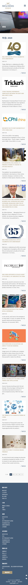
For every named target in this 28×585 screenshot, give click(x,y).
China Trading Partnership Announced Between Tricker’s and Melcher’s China (13, 93)
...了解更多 (23, 73)
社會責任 (4, 555)
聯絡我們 (7, 572)
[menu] (25, 6)
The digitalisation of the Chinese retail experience (12, 310)
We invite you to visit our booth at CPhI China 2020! (13, 129)
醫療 (3, 508)
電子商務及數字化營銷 (7, 521)
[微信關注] (26, 578)
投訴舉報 (8, 582)
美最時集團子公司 (14, 583)
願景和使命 (5, 494)
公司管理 (4, 492)
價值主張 (4, 498)
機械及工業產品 (6, 506)
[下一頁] (22, 474)
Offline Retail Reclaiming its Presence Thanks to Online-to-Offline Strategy (12, 164)
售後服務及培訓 (6, 523)
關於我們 (4, 490)
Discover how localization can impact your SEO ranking (12, 345)
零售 (3, 519)
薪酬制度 (4, 551)
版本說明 (14, 582)
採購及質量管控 (6, 525)
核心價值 (4, 496)
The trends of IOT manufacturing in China (13, 416)
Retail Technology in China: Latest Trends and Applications (13, 379)
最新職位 (4, 559)
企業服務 (4, 527)
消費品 (3, 509)
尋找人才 (4, 553)
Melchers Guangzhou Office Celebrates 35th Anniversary (11, 241)
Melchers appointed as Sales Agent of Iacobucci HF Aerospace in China (13, 275)
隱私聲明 (20, 582)
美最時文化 (5, 557)
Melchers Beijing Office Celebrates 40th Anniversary (13, 58)
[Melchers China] (8, 5)
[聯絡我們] (26, 575)
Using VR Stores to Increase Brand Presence (13, 451)
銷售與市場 (5, 517)
